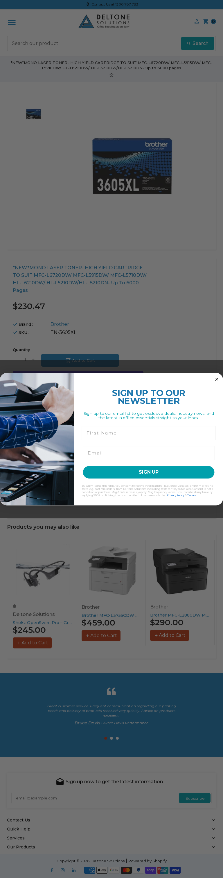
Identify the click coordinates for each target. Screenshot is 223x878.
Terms (191, 495)
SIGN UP (149, 472)
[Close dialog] (216, 379)
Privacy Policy (175, 495)
